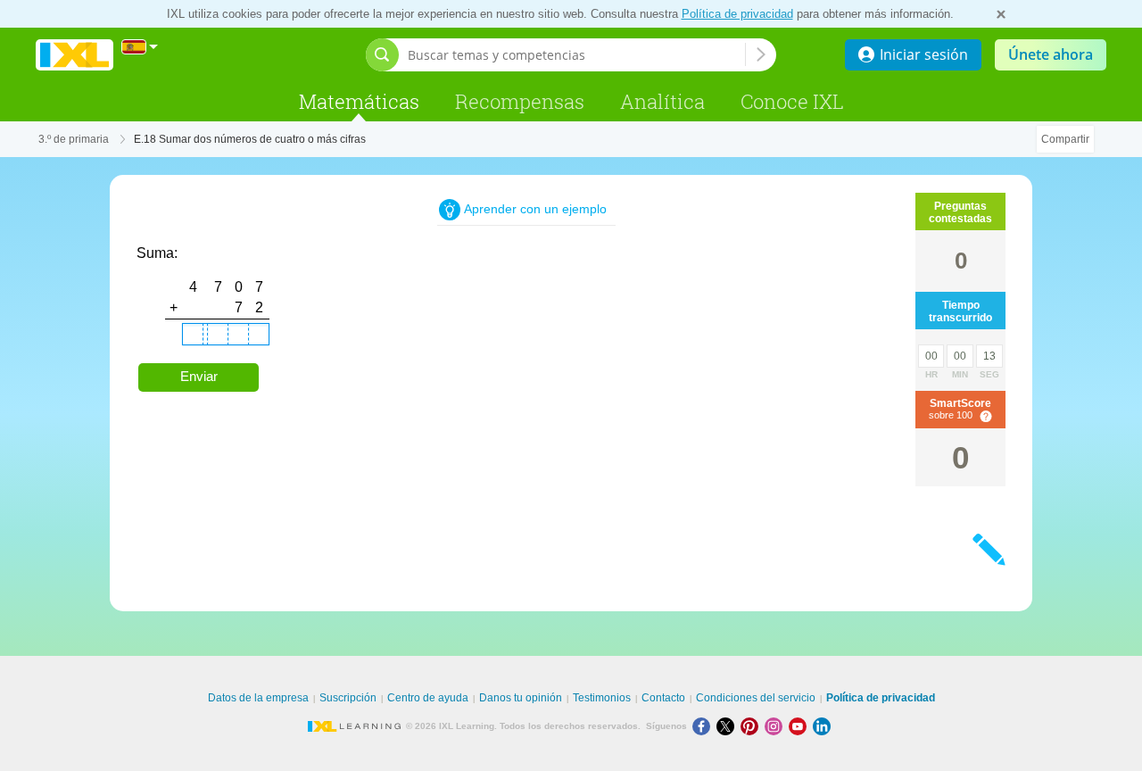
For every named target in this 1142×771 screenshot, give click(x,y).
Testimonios (602, 698)
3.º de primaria (73, 139)
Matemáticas (359, 101)
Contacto (663, 698)
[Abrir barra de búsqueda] (382, 54)
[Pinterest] (753, 726)
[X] (728, 726)
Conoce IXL (792, 101)
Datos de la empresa (258, 698)
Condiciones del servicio (755, 698)
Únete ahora (1050, 54)
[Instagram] (777, 726)
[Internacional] (140, 47)
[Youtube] (801, 726)
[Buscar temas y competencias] (761, 54)
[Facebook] (704, 726)
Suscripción (348, 698)
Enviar (199, 376)
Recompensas (519, 101)
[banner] (74, 54)
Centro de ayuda (427, 698)
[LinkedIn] (823, 726)
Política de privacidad (737, 14)
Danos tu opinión (520, 698)
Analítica (662, 101)
